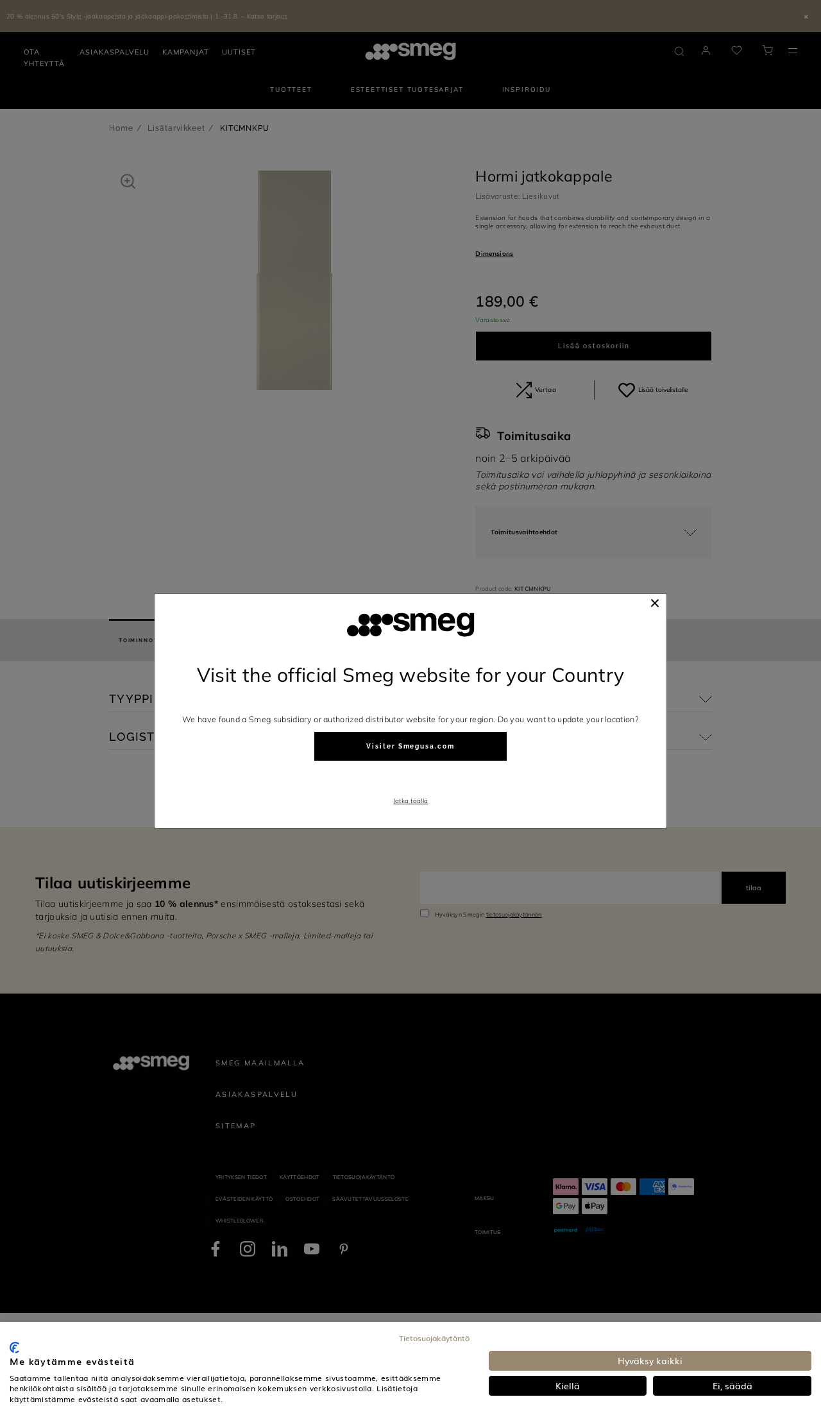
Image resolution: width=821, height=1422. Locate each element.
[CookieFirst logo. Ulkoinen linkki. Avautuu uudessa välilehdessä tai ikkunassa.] (14, 1347)
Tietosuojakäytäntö (434, 1338)
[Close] (654, 603)
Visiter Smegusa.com (410, 746)
